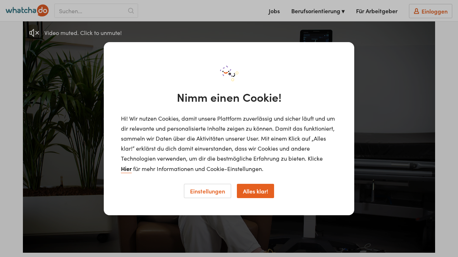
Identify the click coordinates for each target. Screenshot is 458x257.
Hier (126, 168)
